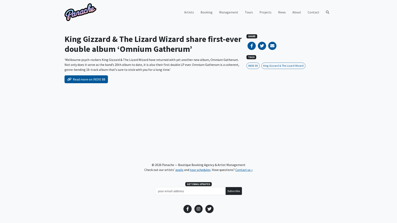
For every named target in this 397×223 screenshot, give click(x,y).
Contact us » (244, 170)
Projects (265, 12)
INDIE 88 (253, 66)
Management (228, 12)
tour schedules (200, 170)
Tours (249, 12)
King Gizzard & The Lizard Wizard (283, 66)
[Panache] (80, 12)
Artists (189, 12)
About (296, 12)
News (282, 12)
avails (179, 170)
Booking (207, 12)
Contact (313, 12)
